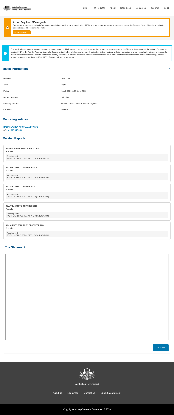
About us (57, 393)
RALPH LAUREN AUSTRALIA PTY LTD (20, 127)
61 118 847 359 (15, 130)
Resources (125, 8)
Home (84, 8)
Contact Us (141, 8)
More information (21, 32)
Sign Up (155, 8)
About (112, 8)
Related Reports (14, 138)
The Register (98, 8)
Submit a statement (110, 393)
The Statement (15, 247)
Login (167, 8)
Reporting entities (15, 119)
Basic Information (15, 68)
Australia (27, 153)
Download (161, 348)
